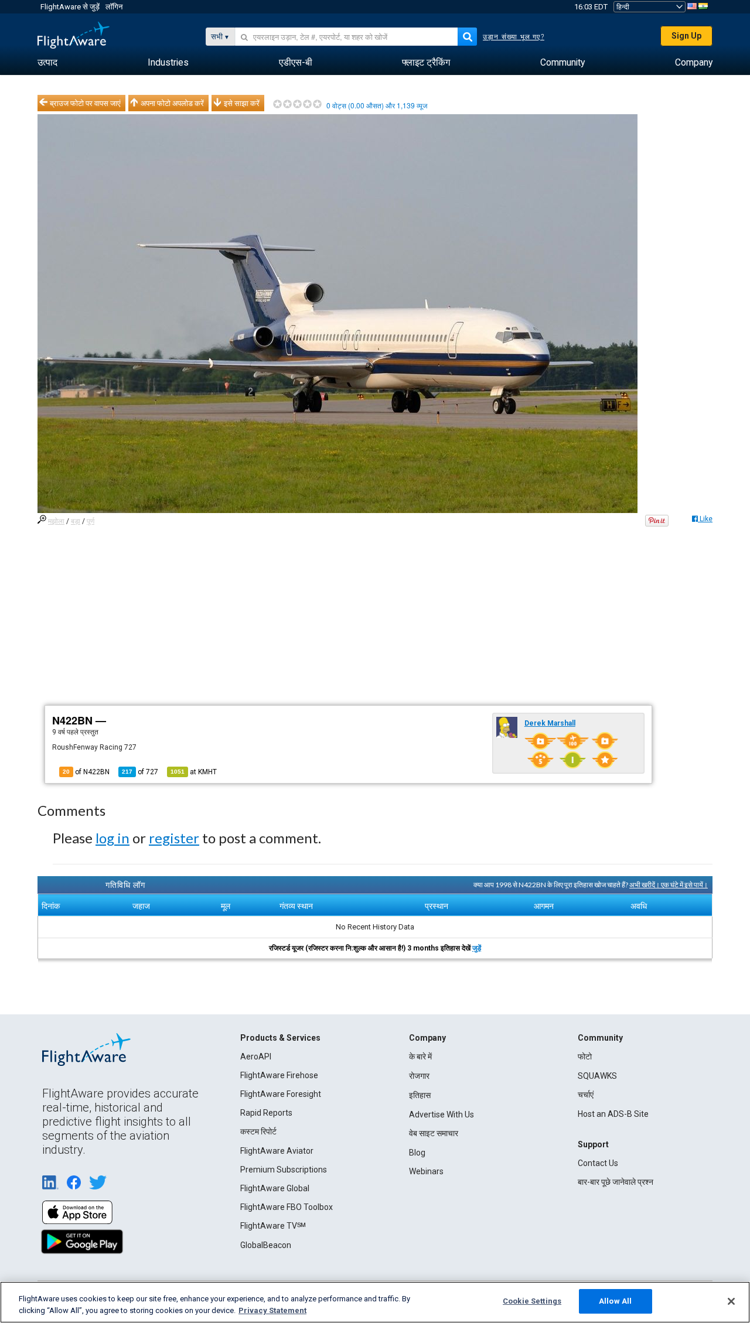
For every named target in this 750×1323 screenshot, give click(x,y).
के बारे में (420, 1056)
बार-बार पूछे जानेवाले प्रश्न (615, 1182)
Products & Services (280, 1037)
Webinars (426, 1171)
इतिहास (420, 1095)
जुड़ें (476, 948)
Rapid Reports (266, 1112)
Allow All (615, 1301)
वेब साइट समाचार (433, 1133)
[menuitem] (47, 62)
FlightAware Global (274, 1188)
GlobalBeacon (265, 1245)
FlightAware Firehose (279, 1075)
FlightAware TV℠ (273, 1225)
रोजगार (419, 1076)
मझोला (56, 521)
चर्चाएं (586, 1094)
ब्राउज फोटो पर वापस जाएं (85, 103)
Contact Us (598, 1163)
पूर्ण (90, 521)
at (194, 772)
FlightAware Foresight (280, 1094)
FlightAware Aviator (276, 1151)
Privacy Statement (272, 1310)
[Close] (731, 1301)
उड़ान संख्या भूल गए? (513, 37)
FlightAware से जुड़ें (70, 6)
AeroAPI (255, 1056)
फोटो (585, 1056)
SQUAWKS (597, 1076)
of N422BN (86, 772)
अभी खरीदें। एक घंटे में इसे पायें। (668, 884)
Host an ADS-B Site (613, 1114)
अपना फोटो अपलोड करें (172, 103)
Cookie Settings (532, 1301)
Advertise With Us (441, 1114)
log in (112, 837)
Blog (417, 1152)
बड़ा (75, 521)
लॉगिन (113, 6)
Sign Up (686, 35)
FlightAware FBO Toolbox (286, 1207)
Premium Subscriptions (283, 1169)
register (174, 837)
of (140, 772)
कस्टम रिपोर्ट (258, 1131)
